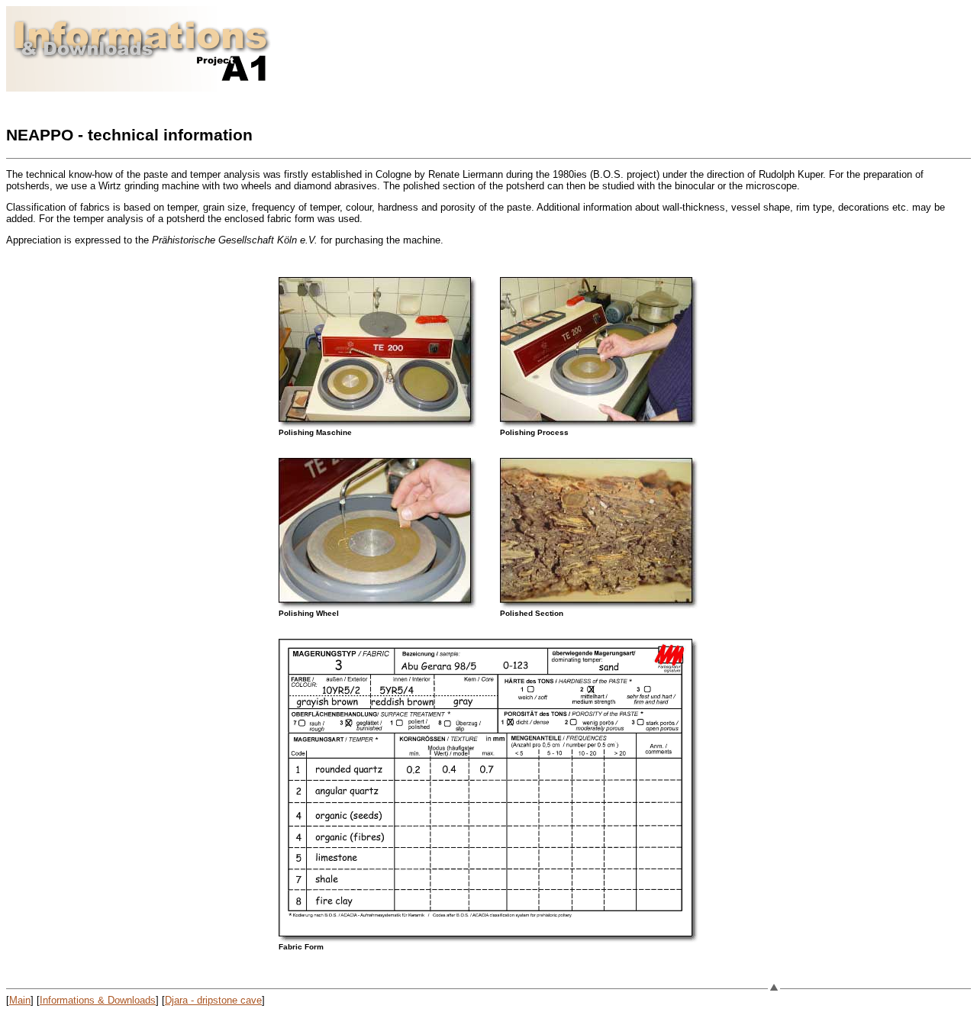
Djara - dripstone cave (213, 1000)
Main (20, 1000)
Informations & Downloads (98, 1000)
